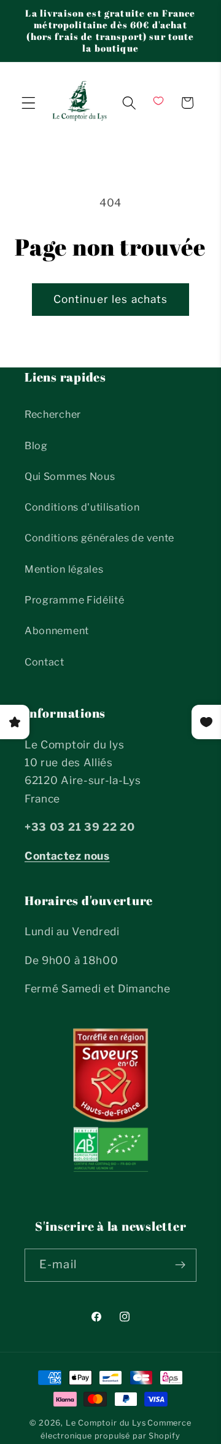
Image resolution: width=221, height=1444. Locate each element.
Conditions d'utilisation (82, 507)
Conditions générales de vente (99, 538)
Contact (44, 662)
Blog (36, 445)
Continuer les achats (110, 298)
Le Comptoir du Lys (106, 1422)
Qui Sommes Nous (70, 476)
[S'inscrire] (180, 1265)
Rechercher (53, 414)
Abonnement (57, 630)
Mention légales (64, 569)
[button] (28, 103)
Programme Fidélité (74, 600)
